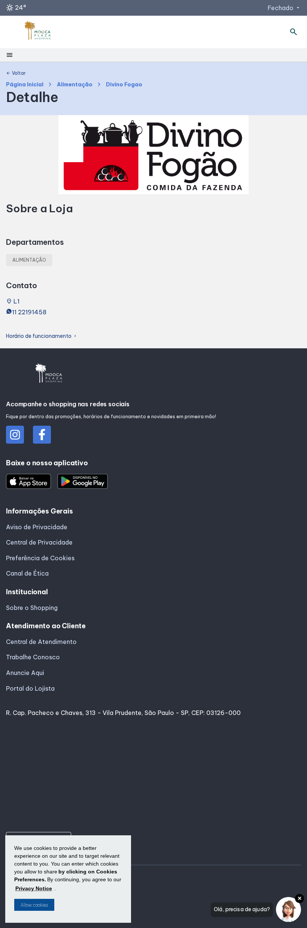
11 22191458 (29, 312)
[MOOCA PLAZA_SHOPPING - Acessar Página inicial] (38, 32)
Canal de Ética (27, 573)
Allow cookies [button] (34, 905)
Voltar (16, 73)
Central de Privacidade (39, 542)
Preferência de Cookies (40, 558)
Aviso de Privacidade (36, 527)
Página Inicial (24, 84)
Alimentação (74, 84)
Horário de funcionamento (41, 336)
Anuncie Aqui (25, 672)
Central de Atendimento (41, 641)
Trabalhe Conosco (33, 657)
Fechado (284, 8)
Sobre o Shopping (32, 607)
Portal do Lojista (30, 688)
